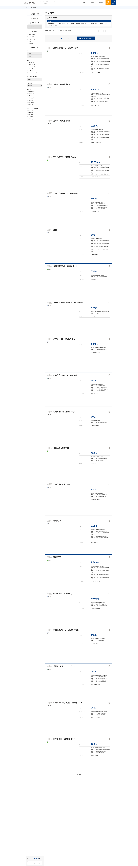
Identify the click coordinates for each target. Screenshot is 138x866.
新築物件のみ (32, 91)
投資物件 (31, 43)
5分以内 (31, 110)
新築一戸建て (32, 34)
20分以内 (31, 116)
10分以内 (31, 112)
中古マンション (32, 39)
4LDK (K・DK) (32, 70)
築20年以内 (31, 102)
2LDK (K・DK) (32, 66)
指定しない (31, 104)
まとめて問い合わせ (86, 38)
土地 (30, 41)
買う (75, 2)
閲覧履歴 (113, 3)
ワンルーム (31, 62)
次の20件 (110, 30)
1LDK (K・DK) (32, 64)
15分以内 (31, 114)
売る (84, 2)
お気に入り (108, 3)
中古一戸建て (32, 37)
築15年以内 (31, 100)
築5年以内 (31, 95)
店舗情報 (101, 2)
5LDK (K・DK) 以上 (33, 73)
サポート (93, 2)
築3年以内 (31, 93)
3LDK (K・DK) (32, 68)
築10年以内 (31, 98)
